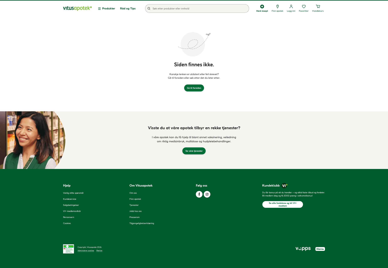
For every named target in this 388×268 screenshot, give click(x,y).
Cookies (67, 223)
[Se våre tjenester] (194, 140)
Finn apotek (135, 199)
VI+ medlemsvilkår (72, 211)
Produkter (108, 8)
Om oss (133, 193)
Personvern (68, 217)
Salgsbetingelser (71, 205)
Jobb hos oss (135, 211)
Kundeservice (69, 199)
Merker (99, 250)
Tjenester (134, 205)
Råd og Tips (127, 8)
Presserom (134, 217)
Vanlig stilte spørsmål (73, 193)
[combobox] (197, 8)
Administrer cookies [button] (86, 250)
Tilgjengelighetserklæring (141, 223)
